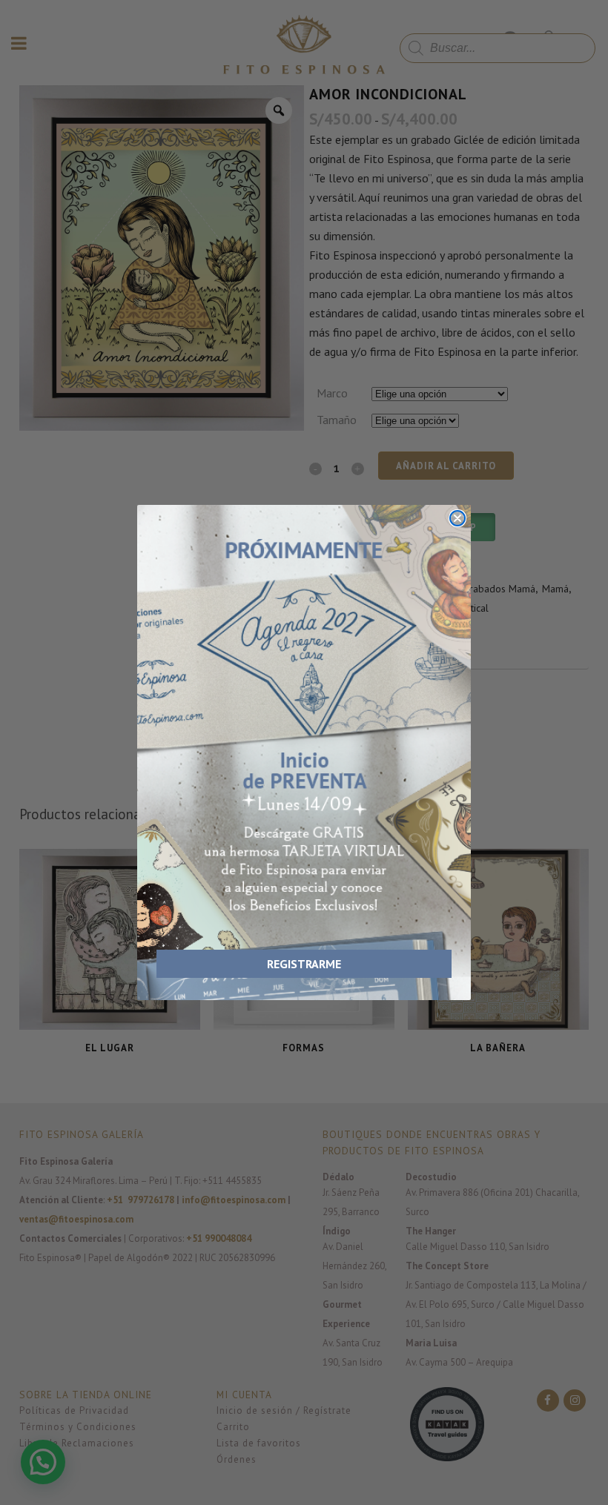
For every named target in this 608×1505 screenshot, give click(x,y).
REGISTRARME (304, 963)
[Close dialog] (457, 518)
